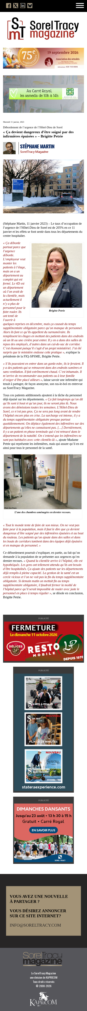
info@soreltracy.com (35, 925)
